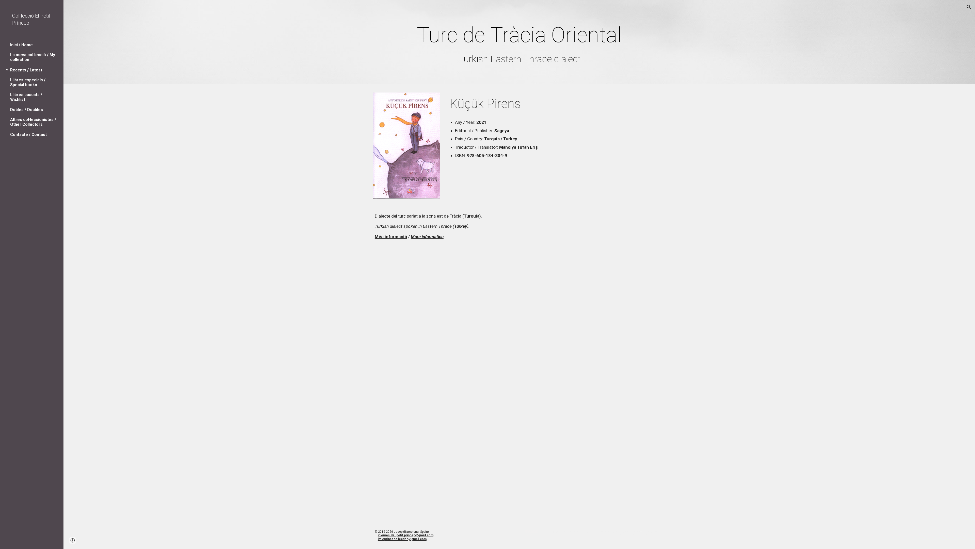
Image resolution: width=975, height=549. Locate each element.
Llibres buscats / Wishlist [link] (26, 97)
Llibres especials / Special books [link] (27, 82)
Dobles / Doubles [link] (26, 109)
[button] (969, 7)
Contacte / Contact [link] (28, 134)
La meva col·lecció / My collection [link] (32, 57)
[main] (519, 43)
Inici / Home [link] (21, 44)
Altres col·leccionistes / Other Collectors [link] (33, 122)
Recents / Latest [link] (26, 70)
